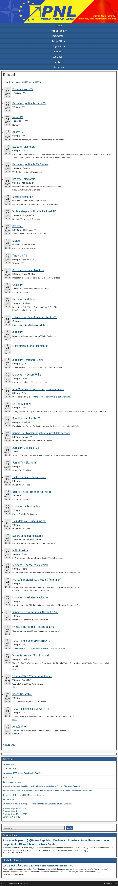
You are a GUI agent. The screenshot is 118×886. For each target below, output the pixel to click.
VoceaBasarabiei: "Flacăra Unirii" (31, 655)
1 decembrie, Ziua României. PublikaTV (34, 317)
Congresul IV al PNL (11, 817)
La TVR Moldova (21, 404)
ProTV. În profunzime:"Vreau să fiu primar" (36, 579)
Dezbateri (17, 226)
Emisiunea (17, 734)
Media (57, 62)
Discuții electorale (22, 197)
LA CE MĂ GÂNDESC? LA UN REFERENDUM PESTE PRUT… (40, 865)
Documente (57, 36)
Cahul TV (17, 285)
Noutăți (59, 25)
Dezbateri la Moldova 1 (25, 299)
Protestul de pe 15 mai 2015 (14, 808)
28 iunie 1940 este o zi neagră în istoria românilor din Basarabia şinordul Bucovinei (37, 804)
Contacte (57, 67)
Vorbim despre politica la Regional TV (34, 211)
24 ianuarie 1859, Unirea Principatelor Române (22, 773)
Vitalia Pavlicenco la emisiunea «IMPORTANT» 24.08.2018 (38, 648)
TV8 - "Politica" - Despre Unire (29, 477)
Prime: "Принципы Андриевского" (33, 626)
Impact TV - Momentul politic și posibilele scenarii (41, 433)
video (14, 669)
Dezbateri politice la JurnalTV (29, 103)
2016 (28, 82)
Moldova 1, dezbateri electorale (30, 565)
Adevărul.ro (19, 726)
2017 (33, 82)
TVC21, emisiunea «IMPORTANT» (31, 708)
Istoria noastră (57, 30)
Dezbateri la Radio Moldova (28, 270)
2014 (22, 82)
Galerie (57, 51)
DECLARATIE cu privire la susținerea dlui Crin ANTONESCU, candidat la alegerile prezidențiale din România (48, 791)
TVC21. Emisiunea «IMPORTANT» (31, 641)
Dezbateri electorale (23, 146)
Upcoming (15, 82)
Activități (57, 56)
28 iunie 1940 (8, 764)
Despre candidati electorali (27, 535)
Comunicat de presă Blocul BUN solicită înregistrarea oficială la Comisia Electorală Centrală (41, 786)
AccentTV (17, 132)
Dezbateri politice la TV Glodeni (30, 164)
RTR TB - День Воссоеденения (31, 492)
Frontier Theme (110, 883)
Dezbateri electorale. (24, 179)
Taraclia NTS (19, 255)
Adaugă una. (9, 745)
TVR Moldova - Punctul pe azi (29, 521)
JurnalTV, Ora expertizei (26, 447)
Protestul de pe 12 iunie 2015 (15, 814)
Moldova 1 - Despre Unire (26, 374)
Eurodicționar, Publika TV (26, 418)
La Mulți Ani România (12, 782)
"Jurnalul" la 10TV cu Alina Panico (32, 676)
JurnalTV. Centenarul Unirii (27, 360)
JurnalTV (17, 332)
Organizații (58, 46)
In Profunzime (20, 550)
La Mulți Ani (8, 777)
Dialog (16, 240)
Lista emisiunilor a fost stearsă (30, 346)
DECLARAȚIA (9, 799)
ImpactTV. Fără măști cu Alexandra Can (35, 612)
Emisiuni (9, 75)
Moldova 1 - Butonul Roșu (27, 506)
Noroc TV (17, 117)
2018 (39, 82)
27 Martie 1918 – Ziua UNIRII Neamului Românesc (24, 795)
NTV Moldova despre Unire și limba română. (51, 397)
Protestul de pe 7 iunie (12, 811)
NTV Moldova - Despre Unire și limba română (38, 389)
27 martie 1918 (9, 769)
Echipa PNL (57, 41)
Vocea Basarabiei (22, 694)
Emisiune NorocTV (22, 89)
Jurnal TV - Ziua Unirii (24, 462)
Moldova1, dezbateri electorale (30, 597)
